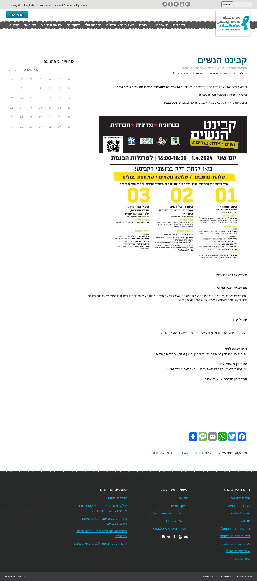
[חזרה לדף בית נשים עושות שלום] (164, 4)
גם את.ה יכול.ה (51, 25)
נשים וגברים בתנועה (236, 543)
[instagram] (187, 4)
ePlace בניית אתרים (16, 576)
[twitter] (176, 4)
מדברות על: (93, 25)
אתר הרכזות (242, 559)
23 (30, 117)
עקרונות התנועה (239, 506)
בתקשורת (73, 25)
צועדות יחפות (117, 498)
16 (30, 107)
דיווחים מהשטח (189, 453)
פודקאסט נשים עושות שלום (169, 513)
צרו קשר (30, 25)
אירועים (144, 25)
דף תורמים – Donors (235, 528)
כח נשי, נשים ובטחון (163, 453)
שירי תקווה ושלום (238, 551)
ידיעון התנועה (179, 506)
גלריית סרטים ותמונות (235, 536)
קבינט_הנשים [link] (212, 87)
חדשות (183, 498)
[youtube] (182, 4)
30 (30, 126)
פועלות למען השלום (120, 25)
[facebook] (170, 4)
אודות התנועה (240, 498)
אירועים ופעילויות (214, 453)
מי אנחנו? (161, 25)
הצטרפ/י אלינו (240, 513)
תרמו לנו (16, 14)
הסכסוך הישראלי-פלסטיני (170, 528)
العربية (17, 5)
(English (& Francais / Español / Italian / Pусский (56, 5)
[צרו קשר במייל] (186, 537)
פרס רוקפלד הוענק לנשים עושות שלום (100, 543)
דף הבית (179, 25)
